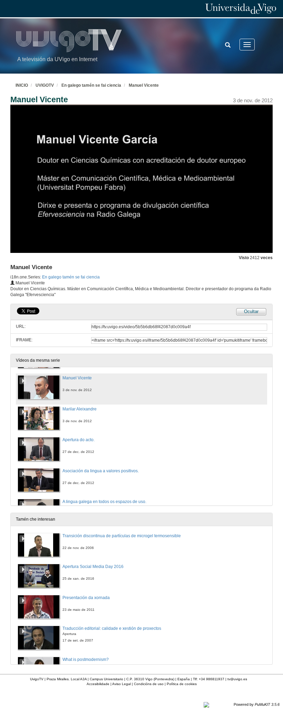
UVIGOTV (45, 85)
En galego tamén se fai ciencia (91, 85)
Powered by (257, 704)
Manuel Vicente (144, 85)
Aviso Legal (121, 684)
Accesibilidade (98, 684)
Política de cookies (182, 684)
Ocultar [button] (251, 311)
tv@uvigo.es (237, 679)
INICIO (22, 85)
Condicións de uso (149, 684)
